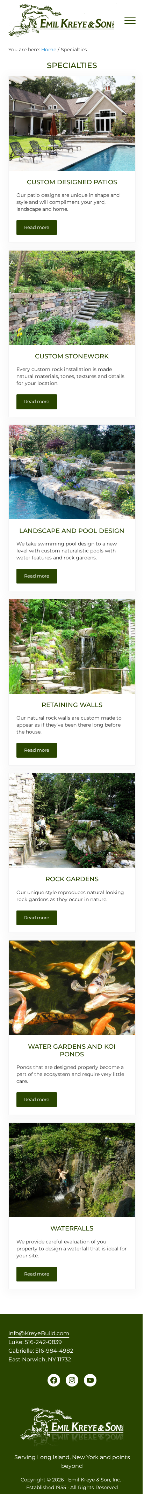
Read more (40, 228)
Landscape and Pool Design (71, 530)
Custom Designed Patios (72, 182)
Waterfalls (71, 1228)
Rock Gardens (72, 879)
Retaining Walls (72, 704)
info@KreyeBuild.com (38, 1333)
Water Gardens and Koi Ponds (72, 1050)
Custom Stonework (72, 356)
